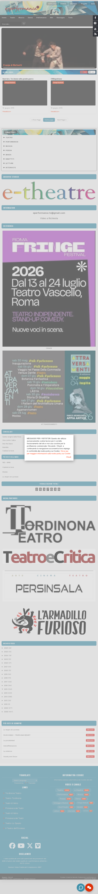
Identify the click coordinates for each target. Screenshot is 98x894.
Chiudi (68, 457)
